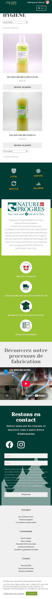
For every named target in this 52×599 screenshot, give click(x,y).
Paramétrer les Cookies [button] (14, 593)
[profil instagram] (19, 444)
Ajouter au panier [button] (22, 87)
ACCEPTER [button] (31, 593)
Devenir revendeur (26, 571)
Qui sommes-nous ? (26, 517)
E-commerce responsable (26, 522)
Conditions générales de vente (26, 550)
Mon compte (26, 541)
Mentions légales (26, 520)
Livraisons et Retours (26, 547)
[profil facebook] (7, 444)
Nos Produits (26, 538)
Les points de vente (26, 568)
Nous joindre (26, 565)
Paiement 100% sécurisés (26, 544)
